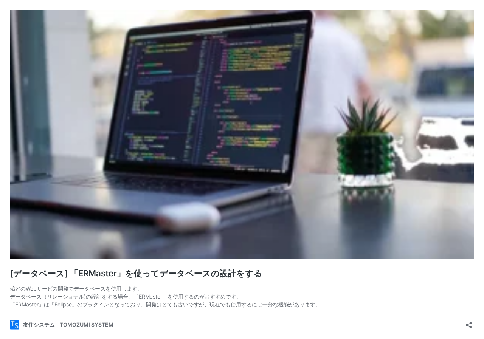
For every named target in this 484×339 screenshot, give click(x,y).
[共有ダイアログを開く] (469, 322)
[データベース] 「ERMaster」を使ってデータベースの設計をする (136, 273)
